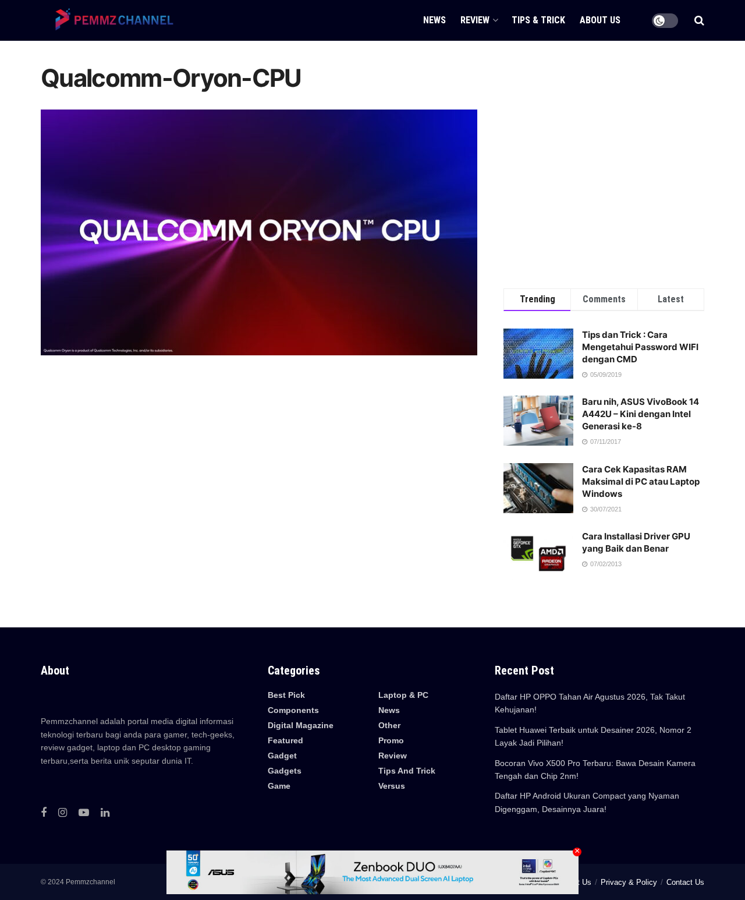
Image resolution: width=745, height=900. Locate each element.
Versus (391, 785)
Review (392, 755)
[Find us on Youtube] (84, 813)
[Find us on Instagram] (62, 813)
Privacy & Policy (629, 882)
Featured (285, 740)
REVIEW (474, 20)
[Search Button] (699, 20)
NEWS (434, 20)
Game (279, 785)
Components (293, 710)
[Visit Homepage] (110, 20)
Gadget (282, 755)
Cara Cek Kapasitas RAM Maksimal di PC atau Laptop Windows (641, 481)
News (389, 710)
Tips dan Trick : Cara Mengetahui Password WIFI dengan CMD (640, 347)
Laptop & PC (403, 695)
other (389, 725)
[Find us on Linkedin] (105, 813)
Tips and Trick (406, 770)
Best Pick (286, 695)
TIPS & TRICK (538, 20)
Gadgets (284, 770)
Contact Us (685, 882)
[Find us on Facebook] (44, 813)
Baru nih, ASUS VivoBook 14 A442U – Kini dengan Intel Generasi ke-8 (640, 414)
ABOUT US (600, 20)
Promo (391, 740)
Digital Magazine (301, 725)
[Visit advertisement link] (603, 164)
